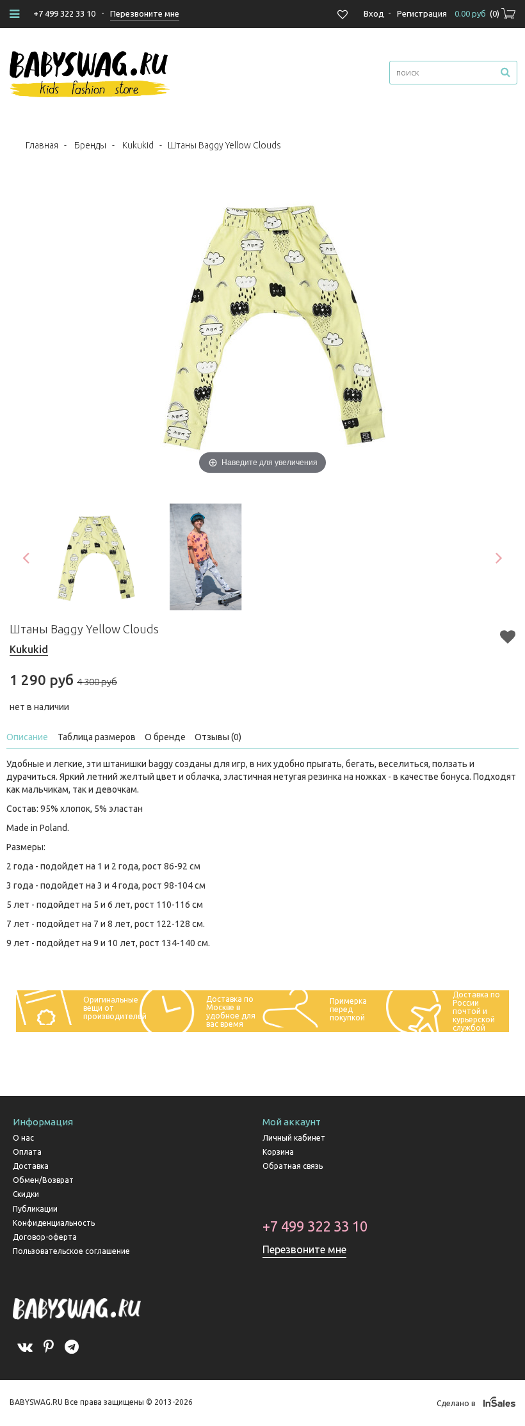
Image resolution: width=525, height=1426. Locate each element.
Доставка (31, 1166)
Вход (374, 13)
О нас (23, 1138)
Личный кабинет (293, 1138)
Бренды (90, 145)
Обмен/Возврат (43, 1180)
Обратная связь (292, 1166)
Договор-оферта (45, 1237)
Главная (42, 145)
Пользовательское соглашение (71, 1251)
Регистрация (422, 13)
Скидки (26, 1194)
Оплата (27, 1152)
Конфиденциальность (54, 1223)
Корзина (278, 1152)
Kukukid (138, 145)
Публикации (35, 1209)
